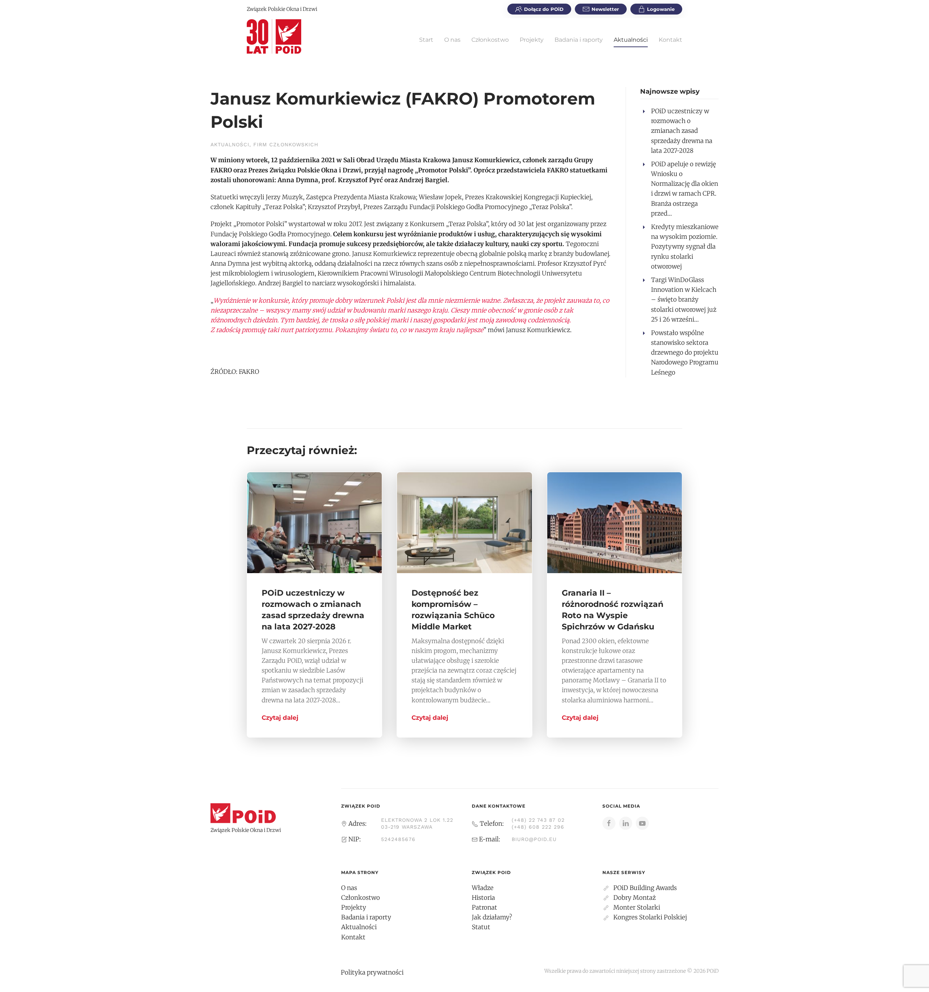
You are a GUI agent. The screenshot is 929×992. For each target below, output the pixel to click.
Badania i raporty (578, 39)
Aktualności (631, 39)
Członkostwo (490, 39)
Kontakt (670, 39)
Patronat (484, 907)
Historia (483, 898)
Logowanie (661, 9)
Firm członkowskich (285, 144)
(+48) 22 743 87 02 (538, 820)
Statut (481, 927)
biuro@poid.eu (534, 839)
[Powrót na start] (274, 36)
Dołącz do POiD (544, 9)
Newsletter (605, 9)
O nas (452, 39)
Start (426, 39)
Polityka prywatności (372, 972)
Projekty (532, 39)
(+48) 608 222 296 (538, 827)
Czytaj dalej (280, 717)
